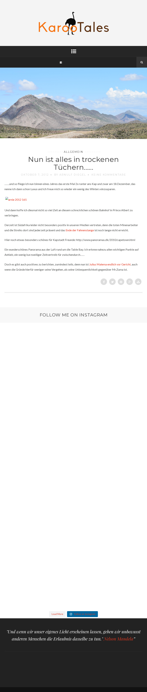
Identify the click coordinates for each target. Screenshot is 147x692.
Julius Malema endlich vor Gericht (110, 264)
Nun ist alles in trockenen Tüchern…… (73, 163)
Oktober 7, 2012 (35, 174)
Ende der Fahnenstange (80, 230)
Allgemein (73, 151)
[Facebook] (61, 62)
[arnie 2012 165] (16, 199)
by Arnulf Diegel (70, 174)
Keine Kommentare (108, 174)
